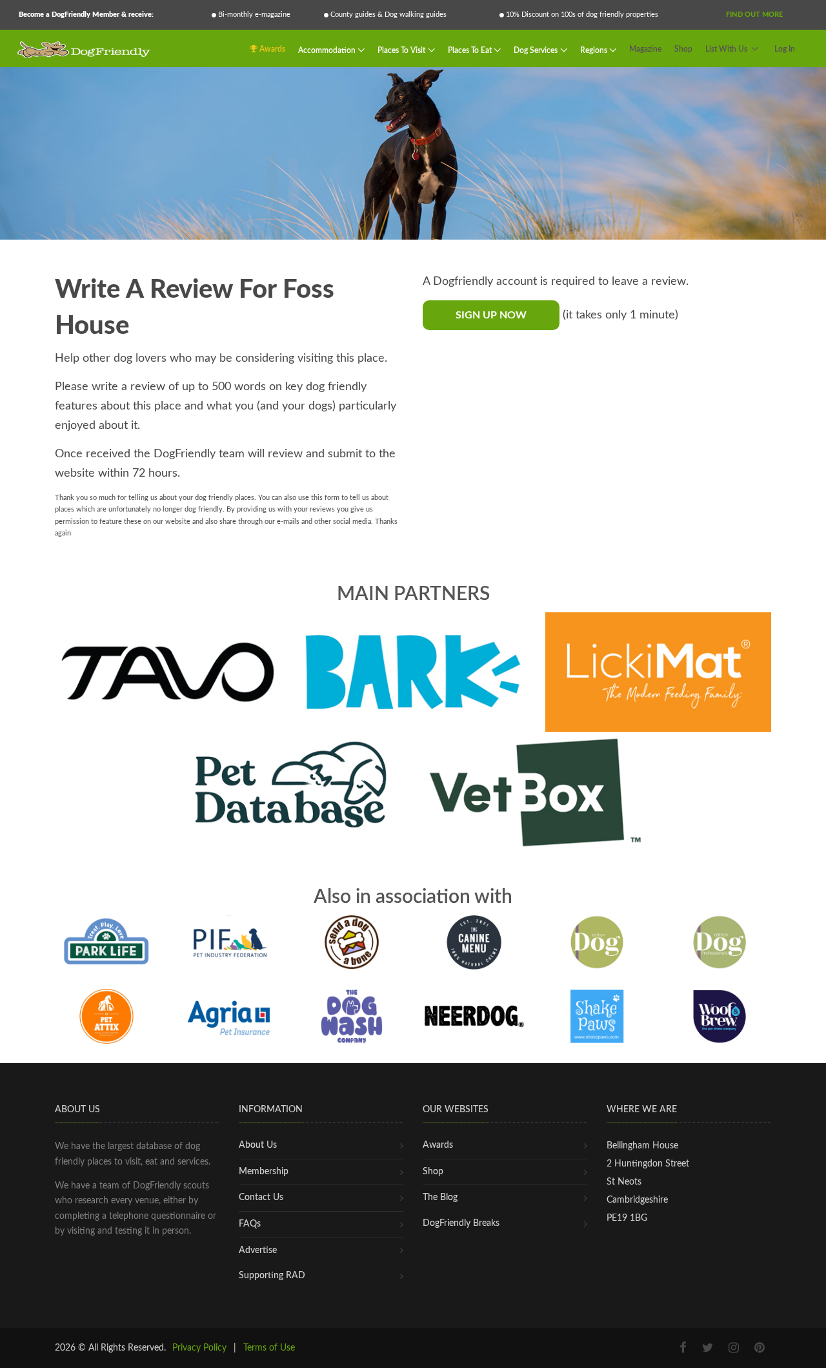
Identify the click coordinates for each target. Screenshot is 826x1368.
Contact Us (261, 1197)
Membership (263, 1171)
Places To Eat (471, 50)
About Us (258, 1145)
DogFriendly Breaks (461, 1223)
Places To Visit (402, 50)
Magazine (645, 49)
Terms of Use (269, 1347)
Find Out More (754, 14)
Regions (594, 50)
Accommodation (328, 50)
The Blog (440, 1197)
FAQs (250, 1223)
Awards (271, 49)
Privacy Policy (199, 1347)
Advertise (258, 1250)
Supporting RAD (272, 1275)
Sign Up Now (491, 315)
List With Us (726, 49)
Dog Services (536, 50)
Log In (784, 49)
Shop (683, 49)
